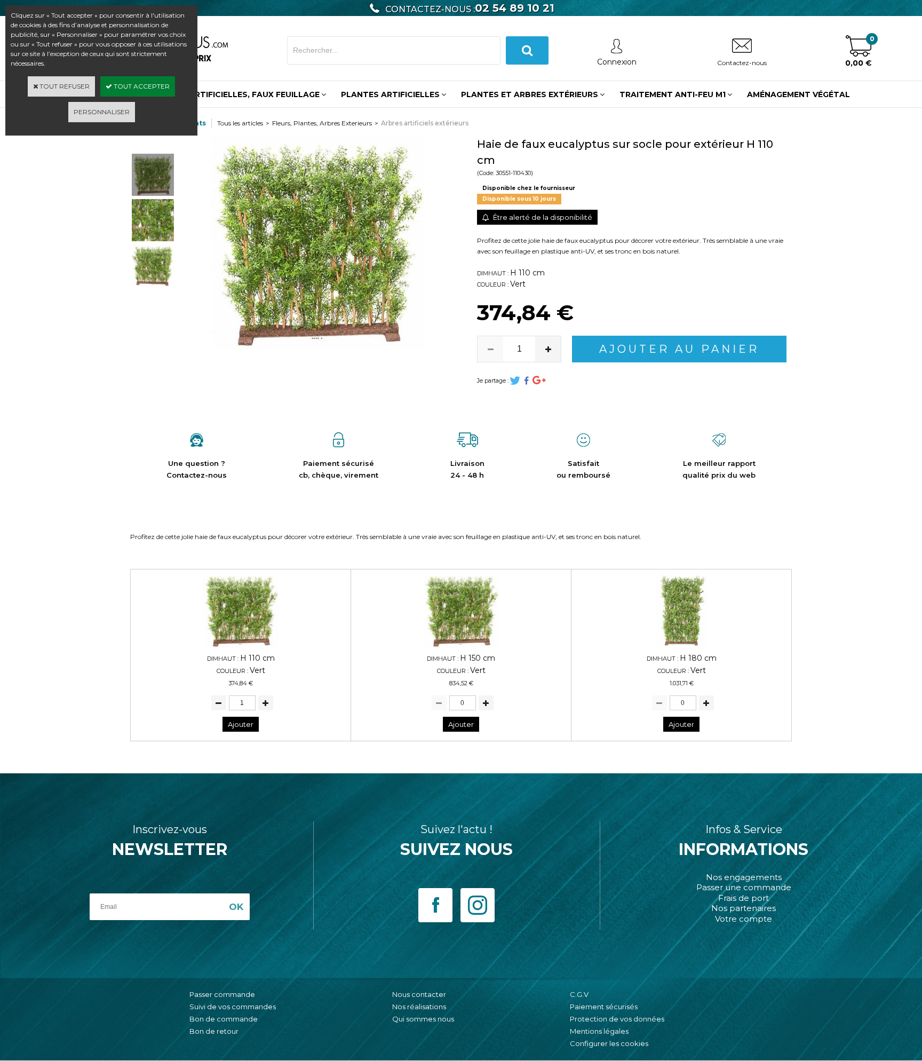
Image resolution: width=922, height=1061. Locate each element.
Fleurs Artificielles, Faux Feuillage (238, 94)
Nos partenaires (743, 908)
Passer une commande (743, 887)
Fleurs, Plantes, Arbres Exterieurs (322, 123)
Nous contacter (419, 994)
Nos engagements (744, 877)
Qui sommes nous (423, 1019)
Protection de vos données (617, 1019)
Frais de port (743, 898)
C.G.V (579, 994)
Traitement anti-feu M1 (672, 94)
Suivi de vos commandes (232, 1006)
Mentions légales (599, 1031)
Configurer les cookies (609, 1043)
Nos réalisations (419, 1006)
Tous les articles (240, 123)
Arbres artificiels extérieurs (424, 123)
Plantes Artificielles (390, 94)
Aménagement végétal (798, 94)
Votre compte (743, 919)
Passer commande (222, 994)
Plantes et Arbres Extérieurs (529, 94)
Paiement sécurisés (604, 1006)
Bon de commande (223, 1019)
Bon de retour (214, 1031)
